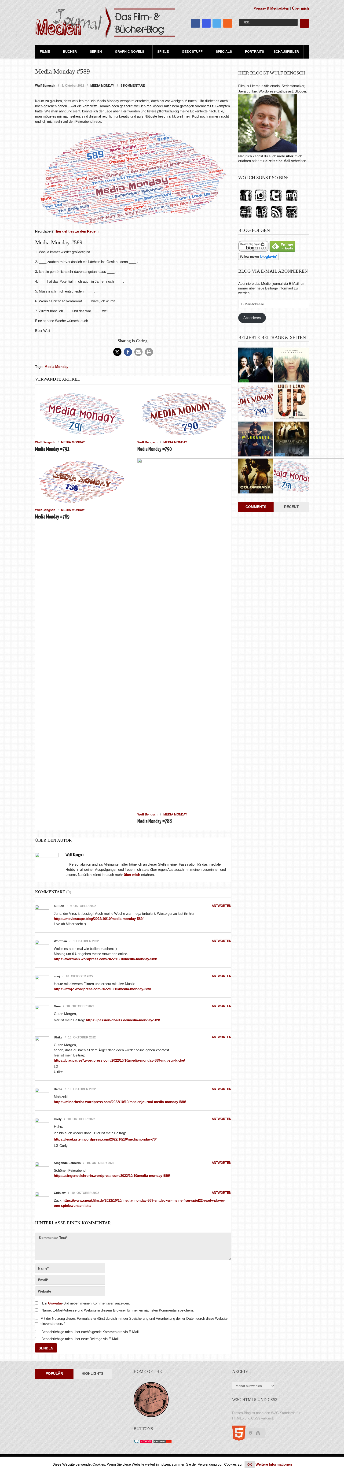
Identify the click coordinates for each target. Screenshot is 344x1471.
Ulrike (58, 1037)
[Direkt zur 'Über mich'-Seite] (267, 151)
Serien (96, 51)
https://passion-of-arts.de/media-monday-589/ (123, 1020)
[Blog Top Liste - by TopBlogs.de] (162, 1442)
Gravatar (55, 1303)
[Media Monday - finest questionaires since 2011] (151, 1416)
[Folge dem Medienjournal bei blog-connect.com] (253, 250)
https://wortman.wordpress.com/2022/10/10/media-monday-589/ (105, 959)
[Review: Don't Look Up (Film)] (291, 403)
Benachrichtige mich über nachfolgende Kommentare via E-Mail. (90, 1332)
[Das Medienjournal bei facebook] (245, 202)
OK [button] (249, 1464)
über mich (294, 156)
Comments (255, 507)
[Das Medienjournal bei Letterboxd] (245, 218)
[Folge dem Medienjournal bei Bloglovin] (258, 259)
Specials (224, 51)
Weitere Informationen (274, 1464)
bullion (59, 906)
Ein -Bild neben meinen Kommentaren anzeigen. (86, 1303)
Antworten (221, 906)
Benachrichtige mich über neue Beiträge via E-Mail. (80, 1339)
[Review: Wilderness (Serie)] (255, 440)
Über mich (300, 8)
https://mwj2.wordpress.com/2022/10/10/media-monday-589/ (102, 989)
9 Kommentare (133, 85)
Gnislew (60, 1193)
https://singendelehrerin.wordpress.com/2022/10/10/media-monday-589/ (112, 1176)
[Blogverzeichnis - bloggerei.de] (143, 1442)
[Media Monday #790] (255, 403)
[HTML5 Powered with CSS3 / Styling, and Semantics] (251, 1439)
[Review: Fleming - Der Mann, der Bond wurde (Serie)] (255, 366)
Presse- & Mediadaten (271, 8)
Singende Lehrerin (67, 1163)
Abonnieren (252, 318)
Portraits (254, 51)
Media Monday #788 (154, 821)
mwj (57, 976)
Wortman (60, 941)
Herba (58, 1089)
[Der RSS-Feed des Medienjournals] (276, 218)
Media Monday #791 (52, 449)
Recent (291, 507)
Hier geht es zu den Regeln (77, 231)
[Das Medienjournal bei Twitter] (275, 202)
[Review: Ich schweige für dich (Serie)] (291, 366)
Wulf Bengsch (45, 85)
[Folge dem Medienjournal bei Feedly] (282, 250)
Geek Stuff (192, 51)
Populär (54, 1373)
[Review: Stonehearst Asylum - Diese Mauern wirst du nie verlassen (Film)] (291, 440)
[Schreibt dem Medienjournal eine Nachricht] (291, 218)
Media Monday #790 (154, 449)
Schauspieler (286, 51)
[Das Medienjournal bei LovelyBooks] (261, 218)
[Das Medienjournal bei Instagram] (260, 202)
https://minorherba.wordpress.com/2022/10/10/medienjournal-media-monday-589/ (120, 1102)
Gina (57, 1006)
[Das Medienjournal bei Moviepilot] (291, 202)
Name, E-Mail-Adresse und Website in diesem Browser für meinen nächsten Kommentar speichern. (117, 1310)
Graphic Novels (129, 51)
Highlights (92, 1373)
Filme (45, 51)
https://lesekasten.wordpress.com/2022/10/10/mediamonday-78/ (105, 1139)
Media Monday (102, 85)
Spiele (163, 51)
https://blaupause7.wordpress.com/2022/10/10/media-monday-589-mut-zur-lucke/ (119, 1060)
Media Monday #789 (52, 517)
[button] (117, 352)
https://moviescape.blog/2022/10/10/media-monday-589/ (98, 919)
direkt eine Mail (277, 161)
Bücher (70, 51)
